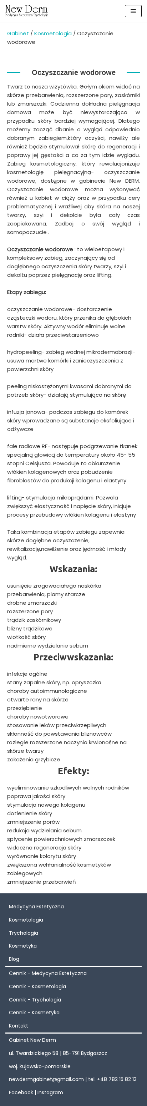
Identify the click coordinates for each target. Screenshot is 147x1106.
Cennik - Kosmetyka (34, 1012)
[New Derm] (26, 11)
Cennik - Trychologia (35, 999)
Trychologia (23, 933)
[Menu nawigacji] (133, 11)
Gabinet (18, 33)
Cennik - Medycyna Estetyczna (48, 973)
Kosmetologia (53, 33)
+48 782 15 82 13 (117, 1079)
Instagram (50, 1092)
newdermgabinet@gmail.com (46, 1079)
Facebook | (23, 1092)
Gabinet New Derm (32, 1040)
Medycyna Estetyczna (36, 906)
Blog (14, 959)
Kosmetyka (23, 945)
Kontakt (18, 1025)
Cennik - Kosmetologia (37, 986)
